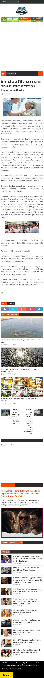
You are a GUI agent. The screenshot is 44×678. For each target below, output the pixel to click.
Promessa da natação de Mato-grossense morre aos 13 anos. (20, 341)
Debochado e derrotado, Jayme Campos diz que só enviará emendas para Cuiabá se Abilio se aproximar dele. (27, 580)
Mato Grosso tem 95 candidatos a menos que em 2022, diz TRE (21, 400)
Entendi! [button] (6, 675)
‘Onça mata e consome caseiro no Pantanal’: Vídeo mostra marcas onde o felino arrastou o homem (27, 601)
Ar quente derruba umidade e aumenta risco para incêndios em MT (18, 370)
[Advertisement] (22, 48)
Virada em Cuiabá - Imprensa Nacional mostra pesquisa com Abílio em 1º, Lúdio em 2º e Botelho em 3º (27, 559)
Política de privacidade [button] (11, 668)
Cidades (11, 303)
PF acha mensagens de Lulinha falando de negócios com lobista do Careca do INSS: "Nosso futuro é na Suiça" (20, 493)
